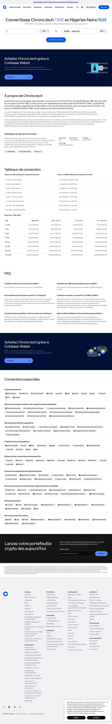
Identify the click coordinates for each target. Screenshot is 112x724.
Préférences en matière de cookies (34, 628)
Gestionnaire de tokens (54, 626)
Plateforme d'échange (54, 639)
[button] (27, 7)
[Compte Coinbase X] (3, 707)
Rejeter (76, 717)
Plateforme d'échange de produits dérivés (55, 645)
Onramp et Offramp (74, 611)
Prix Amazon (93, 649)
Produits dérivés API (75, 650)
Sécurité (28, 608)
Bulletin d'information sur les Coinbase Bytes (34, 659)
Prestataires (29, 614)
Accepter (96, 717)
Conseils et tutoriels (32, 668)
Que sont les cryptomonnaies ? (31, 682)
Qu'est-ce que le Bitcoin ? (33, 678)
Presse (27, 606)
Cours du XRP (94, 634)
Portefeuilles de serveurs (77, 600)
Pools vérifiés (51, 649)
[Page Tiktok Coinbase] (20, 707)
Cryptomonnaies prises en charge (98, 615)
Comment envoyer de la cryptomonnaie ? (33, 697)
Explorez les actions (32, 652)
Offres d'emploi (30, 597)
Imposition (28, 701)
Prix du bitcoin (94, 626)
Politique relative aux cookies (32, 623)
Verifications (72, 627)
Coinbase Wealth (52, 603)
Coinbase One (51, 600)
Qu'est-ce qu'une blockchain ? (30, 687)
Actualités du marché (32, 675)
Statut (91, 619)
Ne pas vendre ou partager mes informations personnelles (34, 634)
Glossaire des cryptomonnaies (30, 672)
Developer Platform (75, 594)
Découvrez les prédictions (55, 611)
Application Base (52, 597)
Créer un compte (95, 600)
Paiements (50, 624)
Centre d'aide (94, 594)
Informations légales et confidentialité (33, 618)
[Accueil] (5, 7)
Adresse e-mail (63, 549)
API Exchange (72, 641)
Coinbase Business (52, 621)
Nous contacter (94, 597)
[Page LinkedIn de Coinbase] (9, 707)
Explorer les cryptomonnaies (30, 648)
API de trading (73, 616)
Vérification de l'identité (97, 603)
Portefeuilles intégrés (76, 603)
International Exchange (54, 641)
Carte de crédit (51, 606)
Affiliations (29, 600)
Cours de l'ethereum (96, 628)
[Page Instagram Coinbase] (14, 707)
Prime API (71, 647)
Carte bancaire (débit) (53, 608)
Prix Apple (93, 643)
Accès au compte (95, 611)
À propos (28, 594)
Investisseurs (29, 611)
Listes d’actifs (51, 618)
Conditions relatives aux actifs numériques (33, 640)
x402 (69, 613)
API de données (73, 625)
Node (69, 630)
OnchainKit (72, 622)
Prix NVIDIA (93, 641)
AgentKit (71, 633)
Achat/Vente (50, 594)
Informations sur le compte (99, 606)
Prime (48, 633)
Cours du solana (95, 631)
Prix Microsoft (94, 646)
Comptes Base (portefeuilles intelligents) (77, 607)
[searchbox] (103, 31)
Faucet (70, 639)
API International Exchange (77, 644)
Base (69, 597)
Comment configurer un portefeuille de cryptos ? (33, 692)
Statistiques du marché (33, 655)
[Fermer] (107, 702)
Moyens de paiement (96, 608)
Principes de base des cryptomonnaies (32, 664)
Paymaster (71, 619)
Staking (49, 636)
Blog (26, 603)
